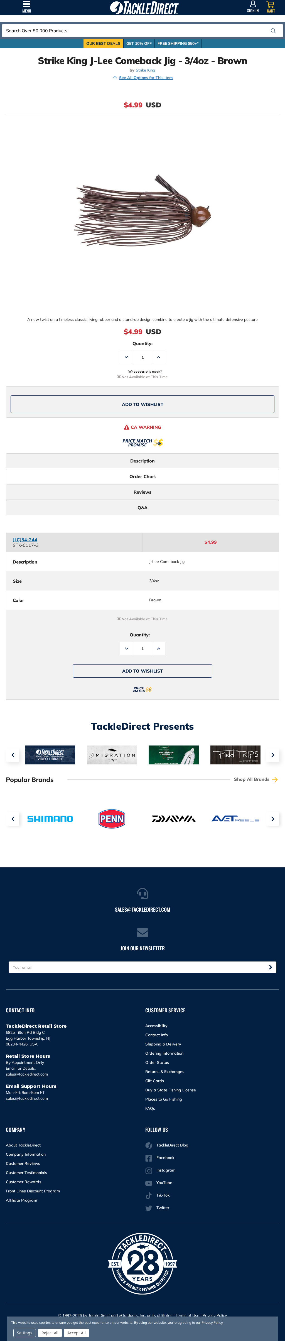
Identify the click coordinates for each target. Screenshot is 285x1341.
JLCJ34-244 (25, 539)
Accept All (76, 1332)
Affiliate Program (21, 1200)
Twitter (162, 1207)
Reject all (49, 1332)
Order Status (157, 1062)
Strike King (145, 70)
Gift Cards (154, 1080)
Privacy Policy (215, 1315)
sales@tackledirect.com (27, 1074)
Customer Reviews (23, 1163)
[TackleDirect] (144, 7)
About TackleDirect (23, 1145)
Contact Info (156, 1034)
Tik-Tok (162, 1195)
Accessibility (156, 1025)
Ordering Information (164, 1053)
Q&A (142, 507)
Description (142, 461)
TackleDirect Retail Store (36, 1026)
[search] (273, 31)
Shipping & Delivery (163, 1044)
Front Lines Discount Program (33, 1191)
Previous (12, 755)
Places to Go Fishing (163, 1099)
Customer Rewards (23, 1181)
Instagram (165, 1170)
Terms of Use (187, 1315)
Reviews (142, 492)
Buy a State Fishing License (170, 1090)
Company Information (26, 1154)
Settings (24, 1332)
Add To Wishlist (142, 404)
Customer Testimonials (26, 1172)
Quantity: (142, 343)
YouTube (164, 1182)
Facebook (165, 1157)
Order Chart (142, 476)
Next (272, 755)
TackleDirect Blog (172, 1145)
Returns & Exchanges (164, 1071)
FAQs (150, 1108)
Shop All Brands (252, 779)
